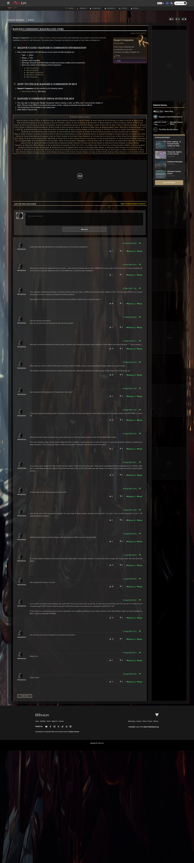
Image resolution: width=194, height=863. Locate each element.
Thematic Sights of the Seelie (174, 153)
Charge (87, 131)
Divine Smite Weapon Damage (53, 152)
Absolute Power (48, 120)
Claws (23, 134)
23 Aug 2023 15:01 (130, 462)
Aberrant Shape (22, 120)
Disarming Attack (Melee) (121, 145)
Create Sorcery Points (126, 138)
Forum (49, 721)
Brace (73, 129)
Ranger (35, 91)
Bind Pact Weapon (87, 125)
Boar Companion (32, 70)
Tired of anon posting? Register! (133, 204)
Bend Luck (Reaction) (29, 125)
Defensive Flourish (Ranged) (115, 143)
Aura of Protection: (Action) (61, 123)
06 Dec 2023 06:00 (130, 243)
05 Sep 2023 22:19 (130, 362)
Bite (97, 125)
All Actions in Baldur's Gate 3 (80, 117)
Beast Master (26, 91)
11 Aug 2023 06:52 (130, 579)
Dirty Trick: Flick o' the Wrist (82, 145)
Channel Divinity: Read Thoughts (70, 131)
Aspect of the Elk (125, 120)
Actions (31, 20)
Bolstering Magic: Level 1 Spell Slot (114, 127)
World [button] (123, 8)
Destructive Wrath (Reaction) (35, 145)
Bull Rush (107, 129)
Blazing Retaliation (130, 125)
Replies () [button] (132, 251)
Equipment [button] (111, 8)
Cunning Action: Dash (55, 140)
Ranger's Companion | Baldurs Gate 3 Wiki (38, 29)
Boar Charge (55, 127)
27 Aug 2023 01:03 (130, 433)
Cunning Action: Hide (94, 140)
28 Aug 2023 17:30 (130, 388)
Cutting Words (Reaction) (127, 140)
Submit (85, 229)
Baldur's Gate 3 (45, 38)
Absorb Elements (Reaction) (67, 120)
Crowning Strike (39, 140)
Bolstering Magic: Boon (91, 127)
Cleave (30, 134)
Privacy (150, 721)
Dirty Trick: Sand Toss (102, 145)
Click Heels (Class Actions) (65, 134)
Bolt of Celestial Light (60, 129)
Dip (49, 145)
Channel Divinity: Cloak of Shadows (43, 131)
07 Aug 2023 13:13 (130, 631)
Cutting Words (110, 140)
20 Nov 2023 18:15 (130, 264)
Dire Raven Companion (34, 74)
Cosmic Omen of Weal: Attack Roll (117, 136)
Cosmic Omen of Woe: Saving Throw (71, 138)
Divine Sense (28, 149)
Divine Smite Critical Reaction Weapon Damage (91, 149)
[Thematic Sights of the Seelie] (160, 155)
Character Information (15, 20)
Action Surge (97, 120)
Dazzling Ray (53, 143)
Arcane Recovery (111, 120)
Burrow (115, 129)
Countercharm (91, 138)
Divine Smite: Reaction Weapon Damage (80, 152)
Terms (144, 721)
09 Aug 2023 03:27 (130, 600)
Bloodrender (43, 127)
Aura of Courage (44, 123)
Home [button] (70, 8)
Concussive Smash (47, 136)
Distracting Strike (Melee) (95, 147)
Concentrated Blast (30, 136)
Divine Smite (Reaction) (44, 149)
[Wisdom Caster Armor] (160, 174)
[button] (160, 3)
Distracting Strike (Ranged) (116, 147)
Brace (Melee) (82, 129)
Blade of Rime (117, 125)
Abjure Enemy (35, 120)
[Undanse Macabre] (160, 165)
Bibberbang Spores (71, 125)
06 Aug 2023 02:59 (130, 674)
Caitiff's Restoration (128, 129)
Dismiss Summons (58, 147)
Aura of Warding (79, 123)
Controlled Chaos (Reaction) (80, 136)
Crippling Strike (25, 140)
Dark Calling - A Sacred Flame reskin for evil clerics (174, 144)
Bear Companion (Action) (123, 123)
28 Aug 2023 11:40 (130, 410)
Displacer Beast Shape (75, 147)
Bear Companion (32, 68)
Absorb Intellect (84, 120)
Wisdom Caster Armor (174, 172)
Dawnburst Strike (40, 143)
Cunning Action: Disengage (75, 140)
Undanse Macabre (174, 162)
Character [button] (96, 8)
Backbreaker (92, 123)
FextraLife (131, 727)
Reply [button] (140, 251)
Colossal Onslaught (105, 134)
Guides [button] (135, 8)
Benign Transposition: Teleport (51, 125)
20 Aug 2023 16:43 (130, 488)
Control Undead (61, 136)
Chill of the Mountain (121, 131)
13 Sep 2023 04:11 (130, 341)
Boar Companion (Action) (71, 127)
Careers (138, 721)
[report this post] (139, 243)
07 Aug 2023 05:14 (130, 652)
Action (35, 38)
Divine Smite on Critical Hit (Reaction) (123, 149)
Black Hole (105, 125)
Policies (155, 721)
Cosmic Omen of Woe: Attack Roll (43, 138)
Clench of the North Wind (44, 134)
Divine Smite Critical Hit (63, 149)
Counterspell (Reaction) (107, 138)
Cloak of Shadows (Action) (86, 134)
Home (37, 721)
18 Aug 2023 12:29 (130, 510)
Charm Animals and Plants (102, 131)
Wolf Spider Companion (34, 72)
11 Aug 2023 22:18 (130, 555)
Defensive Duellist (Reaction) (70, 143)
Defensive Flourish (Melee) (93, 143)
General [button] (82, 8)
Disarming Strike (33, 147)
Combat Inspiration (122, 134)
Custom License (73, 732)
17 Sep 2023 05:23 (130, 317)
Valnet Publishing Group (151, 727)
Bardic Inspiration (106, 123)
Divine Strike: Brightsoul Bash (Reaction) (112, 152)
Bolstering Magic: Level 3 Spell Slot (38, 129)
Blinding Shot (32, 127)
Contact (61, 721)
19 (178, 19)
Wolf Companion (32, 77)
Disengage (45, 147)
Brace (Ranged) (95, 129)
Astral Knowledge (29, 123)
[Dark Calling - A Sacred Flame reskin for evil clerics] (160, 145)
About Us (54, 721)
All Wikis (42, 721)
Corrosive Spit (98, 136)
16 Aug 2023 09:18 (130, 533)
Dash (29, 143)
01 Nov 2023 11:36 (130, 288)
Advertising (131, 721)
